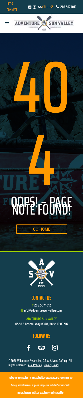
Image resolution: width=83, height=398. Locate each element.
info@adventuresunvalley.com (42, 310)
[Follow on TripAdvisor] (41, 347)
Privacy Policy (51, 365)
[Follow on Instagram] (55, 347)
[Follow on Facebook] (28, 347)
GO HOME (41, 229)
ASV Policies (35, 365)
